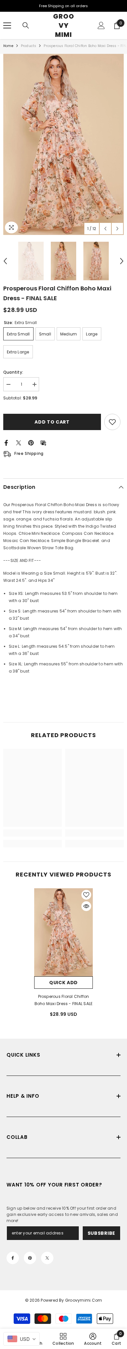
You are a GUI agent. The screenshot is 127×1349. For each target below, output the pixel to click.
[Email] (43, 442)
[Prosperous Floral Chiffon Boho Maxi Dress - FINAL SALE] (63, 932)
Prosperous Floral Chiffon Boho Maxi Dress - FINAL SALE (64, 1000)
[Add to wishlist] (112, 422)
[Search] (26, 25)
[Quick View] (86, 906)
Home (8, 45)
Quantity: (13, 372)
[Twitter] (18, 442)
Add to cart (50, 422)
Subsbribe (101, 1233)
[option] (63, 144)
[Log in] (101, 25)
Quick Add (63, 982)
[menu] (7, 25)
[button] (105, 228)
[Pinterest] (31, 442)
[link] (32, 833)
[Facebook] (6, 442)
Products (28, 45)
